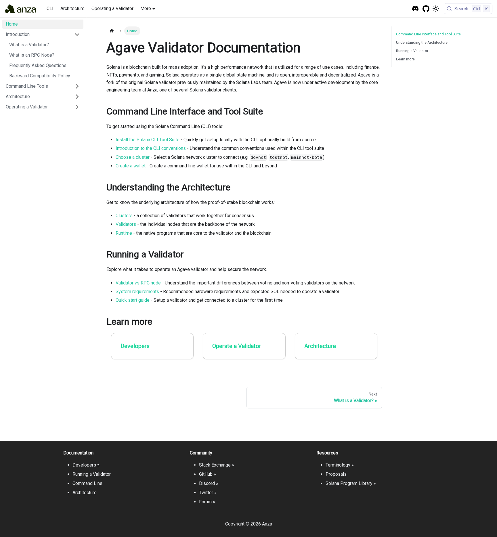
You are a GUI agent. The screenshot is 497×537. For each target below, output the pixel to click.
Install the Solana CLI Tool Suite (147, 139)
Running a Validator (412, 51)
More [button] (145, 8)
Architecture (72, 8)
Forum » (207, 501)
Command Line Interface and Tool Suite (428, 34)
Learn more (405, 59)
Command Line (87, 483)
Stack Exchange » (216, 465)
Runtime (124, 233)
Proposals (336, 474)
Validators (126, 224)
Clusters (124, 215)
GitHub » (207, 474)
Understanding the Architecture (422, 42)
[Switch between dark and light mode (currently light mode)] (435, 8)
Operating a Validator (112, 8)
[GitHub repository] (426, 8)
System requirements (137, 291)
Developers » (86, 465)
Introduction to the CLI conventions (151, 148)
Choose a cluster (133, 157)
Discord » (208, 483)
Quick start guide (133, 300)
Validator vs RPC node (138, 283)
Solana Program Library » (351, 483)
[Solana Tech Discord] (415, 8)
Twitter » (208, 492)
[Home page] (111, 30)
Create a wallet (131, 166)
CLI (50, 8)
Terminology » (340, 465)
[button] (42, 34)
